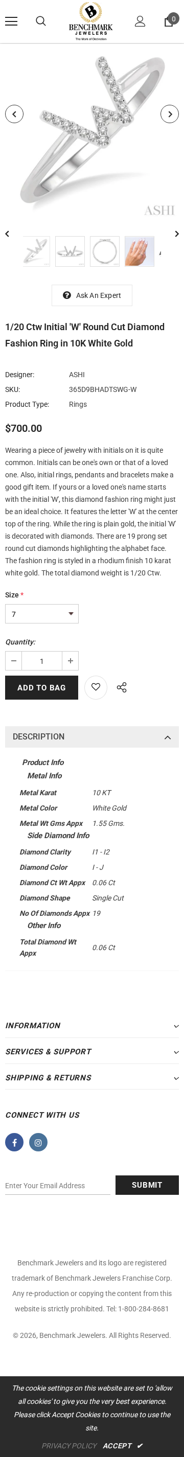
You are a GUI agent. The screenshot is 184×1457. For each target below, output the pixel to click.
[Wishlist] (95, 688)
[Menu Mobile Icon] (11, 21)
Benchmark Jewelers (72, 1335)
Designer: (19, 375)
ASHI (77, 375)
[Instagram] (38, 1142)
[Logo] (90, 21)
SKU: (12, 389)
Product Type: (27, 404)
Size (14, 595)
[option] (92, 132)
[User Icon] (140, 21)
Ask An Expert (99, 295)
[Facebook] (14, 1142)
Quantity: (20, 642)
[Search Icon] (41, 21)
